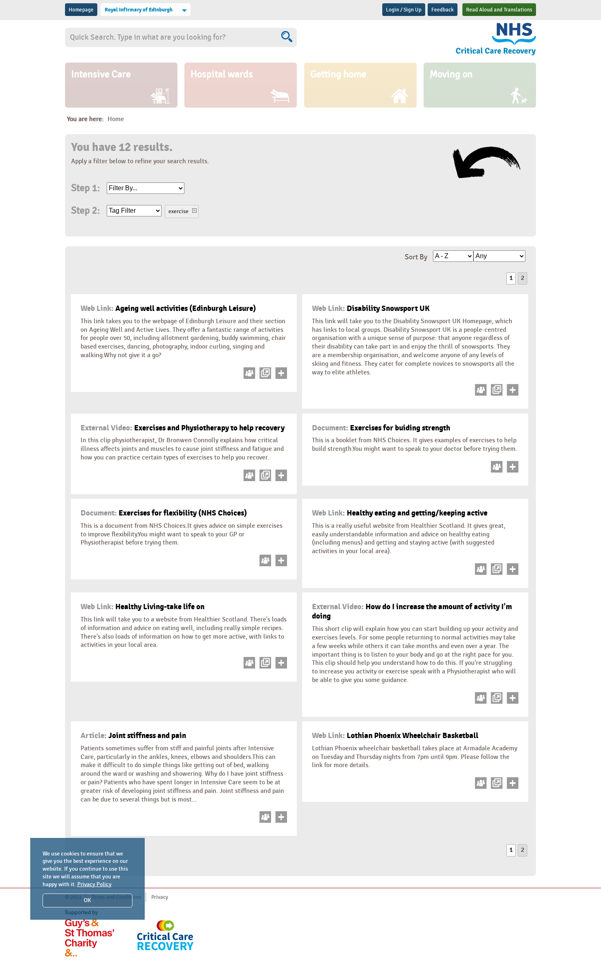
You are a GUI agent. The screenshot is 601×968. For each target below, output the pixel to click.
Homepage (81, 10)
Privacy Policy (94, 884)
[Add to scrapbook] (280, 377)
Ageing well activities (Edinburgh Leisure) (168, 308)
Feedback (442, 10)
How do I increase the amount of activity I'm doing (412, 611)
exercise (178, 211)
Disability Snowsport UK (371, 308)
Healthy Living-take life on (142, 607)
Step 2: (85, 211)
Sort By (416, 257)
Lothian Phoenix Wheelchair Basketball (395, 736)
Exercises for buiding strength (381, 428)
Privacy (159, 897)
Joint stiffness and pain (133, 736)
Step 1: (85, 188)
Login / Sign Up (404, 10)
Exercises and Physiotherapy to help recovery (183, 428)
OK (87, 900)
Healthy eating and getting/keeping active (399, 513)
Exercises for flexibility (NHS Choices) (164, 513)
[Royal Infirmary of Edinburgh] (466, 40)
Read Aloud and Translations (499, 10)
